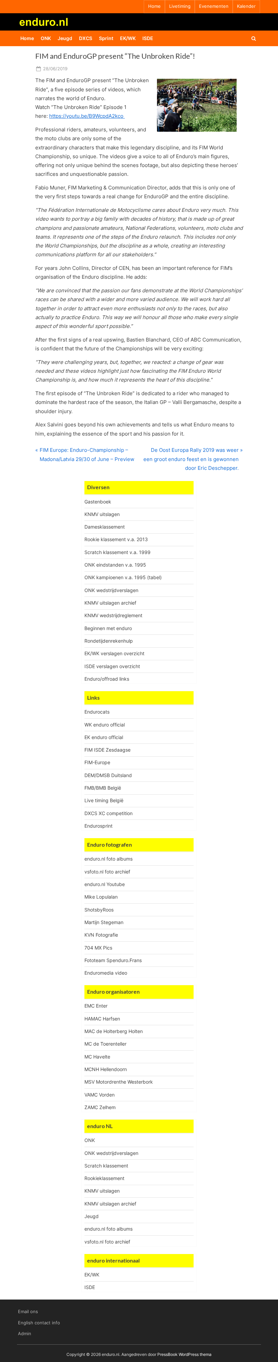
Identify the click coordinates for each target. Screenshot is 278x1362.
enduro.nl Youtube (104, 884)
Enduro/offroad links (106, 679)
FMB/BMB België (102, 788)
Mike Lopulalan (101, 897)
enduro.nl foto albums (108, 859)
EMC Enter (95, 1006)
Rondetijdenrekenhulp (108, 641)
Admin (24, 1333)
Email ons (28, 1311)
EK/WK (128, 38)
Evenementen (214, 6)
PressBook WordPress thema (184, 1354)
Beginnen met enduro (108, 628)
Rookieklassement (104, 1178)
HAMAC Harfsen (102, 1018)
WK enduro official (104, 725)
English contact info (39, 1322)
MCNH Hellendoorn (105, 1069)
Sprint (106, 38)
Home (154, 6)
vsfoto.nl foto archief (107, 872)
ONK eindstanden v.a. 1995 (115, 565)
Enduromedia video (105, 973)
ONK (46, 38)
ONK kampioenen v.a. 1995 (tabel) (123, 577)
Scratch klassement (106, 1165)
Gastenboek (97, 501)
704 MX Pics (98, 948)
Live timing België (103, 800)
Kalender (246, 6)
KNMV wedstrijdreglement (113, 615)
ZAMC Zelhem (100, 1107)
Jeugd (65, 38)
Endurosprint (98, 826)
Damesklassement (104, 527)
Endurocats (97, 712)
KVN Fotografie (101, 935)
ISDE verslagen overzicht (112, 666)
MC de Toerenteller (105, 1044)
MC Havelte (97, 1057)
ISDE (147, 38)
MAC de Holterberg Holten (113, 1031)
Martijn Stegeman (103, 922)
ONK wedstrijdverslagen (111, 590)
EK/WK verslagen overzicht (114, 653)
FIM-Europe (97, 762)
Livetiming (180, 6)
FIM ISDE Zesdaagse (107, 750)
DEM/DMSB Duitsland (108, 775)
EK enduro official (103, 737)
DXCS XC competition (108, 813)
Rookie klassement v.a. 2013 (116, 539)
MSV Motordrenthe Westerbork (118, 1082)
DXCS (85, 38)
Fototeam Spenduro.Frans (113, 960)
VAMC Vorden (99, 1095)
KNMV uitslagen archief (110, 603)
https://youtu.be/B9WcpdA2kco (87, 116)
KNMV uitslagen (102, 514)
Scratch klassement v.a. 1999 (117, 552)
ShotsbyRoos (99, 910)
